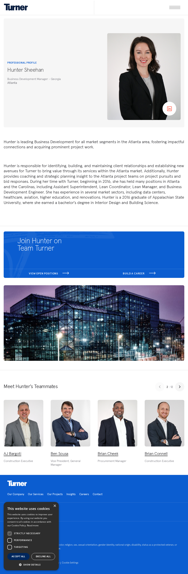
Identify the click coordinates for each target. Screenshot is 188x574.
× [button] (54, 506)
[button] (31, 564)
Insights (71, 494)
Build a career (134, 273)
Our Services (36, 494)
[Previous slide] (159, 386)
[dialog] (31, 536)
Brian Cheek (108, 453)
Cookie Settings (70, 562)
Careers (84, 494)
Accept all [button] (18, 556)
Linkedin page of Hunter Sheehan (169, 109)
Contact (97, 494)
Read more (33, 525)
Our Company (15, 494)
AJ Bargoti (12, 453)
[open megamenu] (137, 7)
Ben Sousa (59, 453)
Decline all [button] (43, 556)
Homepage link (17, 483)
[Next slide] (179, 386)
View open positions (44, 273)
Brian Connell (156, 453)
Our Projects (55, 494)
